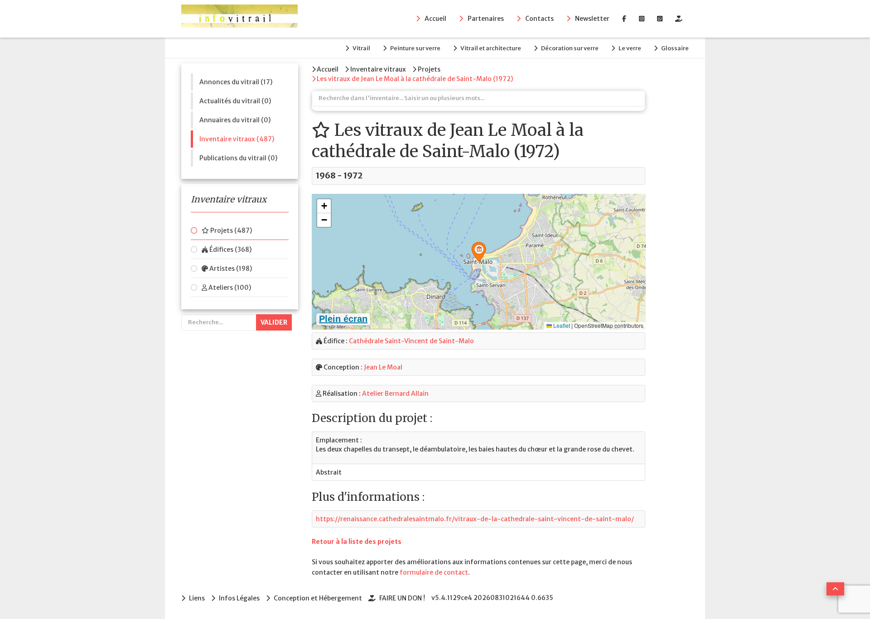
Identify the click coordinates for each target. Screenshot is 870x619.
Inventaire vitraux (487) (236, 139)
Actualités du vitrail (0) (235, 101)
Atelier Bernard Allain (395, 393)
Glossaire (675, 48)
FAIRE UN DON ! (402, 598)
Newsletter (592, 18)
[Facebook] (624, 18)
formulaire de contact (434, 572)
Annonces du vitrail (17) (235, 82)
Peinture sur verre (415, 48)
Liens (197, 598)
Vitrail (361, 48)
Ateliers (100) (229, 287)
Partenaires (486, 18)
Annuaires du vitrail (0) (235, 120)
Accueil (435, 18)
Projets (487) (230, 230)
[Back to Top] (835, 588)
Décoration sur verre (570, 48)
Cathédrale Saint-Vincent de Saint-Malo (411, 341)
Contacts (539, 18)
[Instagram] (641, 18)
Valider (274, 322)
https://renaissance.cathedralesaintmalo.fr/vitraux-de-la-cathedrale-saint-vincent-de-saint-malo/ (475, 519)
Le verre (630, 48)
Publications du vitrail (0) (238, 158)
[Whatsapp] (659, 18)
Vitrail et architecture (490, 48)
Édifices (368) (229, 249)
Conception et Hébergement (318, 598)
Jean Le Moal (383, 367)
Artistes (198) (230, 268)
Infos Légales (239, 598)
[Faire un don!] (678, 18)
